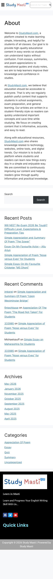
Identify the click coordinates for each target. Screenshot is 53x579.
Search (8, 194)
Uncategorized (13, 462)
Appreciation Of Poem (17, 442)
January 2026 (12, 388)
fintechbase (11, 307)
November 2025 (14, 393)
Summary (10, 457)
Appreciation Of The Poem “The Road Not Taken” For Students (25, 312)
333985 (9, 323)
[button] (26, 533)
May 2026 (10, 383)
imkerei (8, 291)
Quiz (7, 452)
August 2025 (12, 408)
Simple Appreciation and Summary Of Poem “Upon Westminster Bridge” (25, 296)
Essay (7, 447)
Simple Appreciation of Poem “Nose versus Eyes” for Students (24, 328)
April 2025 (10, 418)
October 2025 (12, 398)
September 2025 (14, 403)
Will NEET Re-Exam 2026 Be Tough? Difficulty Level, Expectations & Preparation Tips (25, 229)
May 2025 (10, 413)
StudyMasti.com (28, 33)
